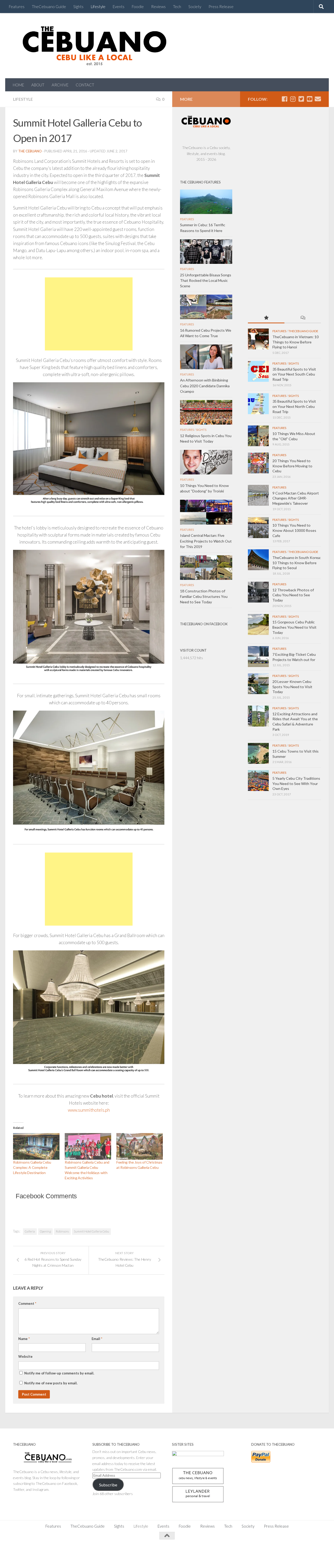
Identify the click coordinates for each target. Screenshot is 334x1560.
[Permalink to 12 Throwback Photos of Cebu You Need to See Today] (258, 592)
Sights (78, 6)
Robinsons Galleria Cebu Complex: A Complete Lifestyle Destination (32, 1167)
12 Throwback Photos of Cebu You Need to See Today (293, 595)
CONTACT (85, 84)
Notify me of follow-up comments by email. (59, 1373)
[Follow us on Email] (318, 99)
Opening (45, 1231)
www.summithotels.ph (89, 1110)
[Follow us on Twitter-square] (301, 99)
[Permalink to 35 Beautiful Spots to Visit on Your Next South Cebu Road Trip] (258, 371)
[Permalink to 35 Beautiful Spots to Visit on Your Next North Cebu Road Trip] (258, 403)
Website (25, 1356)
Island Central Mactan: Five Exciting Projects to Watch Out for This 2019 (206, 541)
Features (17, 6)
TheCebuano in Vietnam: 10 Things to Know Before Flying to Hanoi (295, 342)
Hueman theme (71, 1549)
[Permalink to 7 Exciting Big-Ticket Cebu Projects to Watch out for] (258, 656)
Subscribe (108, 1484)
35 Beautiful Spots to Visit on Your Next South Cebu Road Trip (294, 374)
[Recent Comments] (302, 318)
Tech (177, 6)
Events (118, 6)
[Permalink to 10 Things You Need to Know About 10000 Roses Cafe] (258, 527)
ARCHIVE (60, 84)
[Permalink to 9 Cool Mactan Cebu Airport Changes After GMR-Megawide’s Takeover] (258, 495)
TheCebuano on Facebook (204, 624)
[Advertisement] (89, 313)
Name (24, 1339)
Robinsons (62, 1231)
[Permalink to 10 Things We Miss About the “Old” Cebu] (258, 435)
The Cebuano (30, 151)
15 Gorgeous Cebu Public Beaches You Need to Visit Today (294, 627)
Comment (27, 1303)
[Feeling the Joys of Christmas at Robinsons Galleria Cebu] (139, 1146)
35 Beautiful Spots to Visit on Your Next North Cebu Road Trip (294, 406)
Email (97, 1339)
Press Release (221, 6)
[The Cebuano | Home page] (94, 45)
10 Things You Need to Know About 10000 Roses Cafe (294, 530)
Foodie (138, 6)
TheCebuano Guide (49, 6)
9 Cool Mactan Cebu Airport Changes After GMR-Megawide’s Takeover (295, 498)
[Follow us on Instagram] (293, 99)
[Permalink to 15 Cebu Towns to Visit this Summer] (258, 753)
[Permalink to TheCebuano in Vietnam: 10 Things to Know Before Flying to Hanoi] (258, 339)
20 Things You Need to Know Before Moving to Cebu (292, 466)
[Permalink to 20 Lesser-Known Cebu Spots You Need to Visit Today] (258, 683)
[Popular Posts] (266, 318)
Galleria (30, 1231)
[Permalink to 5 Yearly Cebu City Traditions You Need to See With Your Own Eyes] (258, 780)
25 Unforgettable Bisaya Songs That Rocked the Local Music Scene (205, 280)
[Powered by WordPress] (31, 1549)
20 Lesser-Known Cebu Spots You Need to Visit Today (292, 686)
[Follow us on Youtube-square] (309, 99)
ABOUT (37, 84)
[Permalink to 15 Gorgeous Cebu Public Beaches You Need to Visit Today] (258, 624)
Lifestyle (98, 6)
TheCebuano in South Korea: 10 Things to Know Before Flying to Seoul (296, 562)
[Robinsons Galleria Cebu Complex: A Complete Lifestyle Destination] (36, 1146)
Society (194, 6)
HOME (18, 84)
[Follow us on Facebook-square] (284, 99)
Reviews (158, 6)
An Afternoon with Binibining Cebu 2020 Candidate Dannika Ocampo (205, 385)
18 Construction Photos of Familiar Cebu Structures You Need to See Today (204, 596)
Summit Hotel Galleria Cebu (91, 1231)
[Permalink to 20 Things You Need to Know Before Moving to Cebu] (258, 462)
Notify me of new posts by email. (50, 1383)
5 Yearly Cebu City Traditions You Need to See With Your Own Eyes (296, 783)
